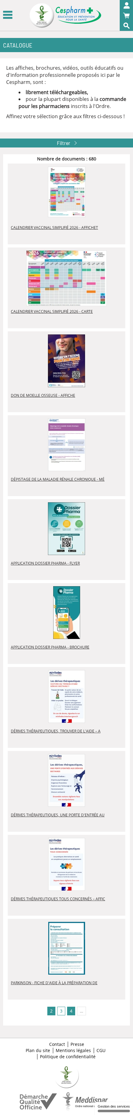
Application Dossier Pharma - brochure (50, 647)
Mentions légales (73, 1050)
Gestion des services (114, 1106)
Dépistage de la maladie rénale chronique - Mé (58, 479)
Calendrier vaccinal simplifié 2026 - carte (52, 311)
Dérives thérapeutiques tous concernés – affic (58, 899)
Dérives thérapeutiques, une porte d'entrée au (58, 815)
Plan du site (38, 1050)
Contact (57, 1044)
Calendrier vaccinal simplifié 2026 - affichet (54, 227)
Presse (77, 1044)
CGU (101, 1050)
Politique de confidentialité (68, 1056)
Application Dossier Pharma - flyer (45, 563)
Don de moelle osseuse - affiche (43, 395)
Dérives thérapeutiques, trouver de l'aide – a (56, 731)
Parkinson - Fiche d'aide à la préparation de (54, 982)
